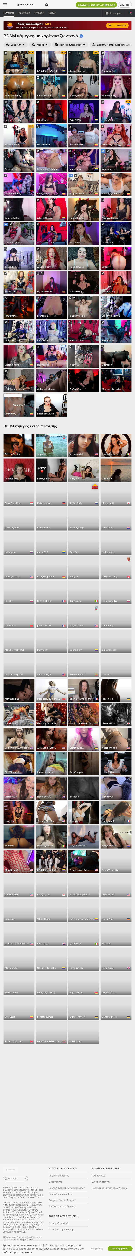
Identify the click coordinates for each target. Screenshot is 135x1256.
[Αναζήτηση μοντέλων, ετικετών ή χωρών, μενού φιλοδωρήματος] (130, 13)
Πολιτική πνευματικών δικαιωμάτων (67, 1188)
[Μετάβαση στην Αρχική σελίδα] (26, 4)
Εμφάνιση (16, 45)
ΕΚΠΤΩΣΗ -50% (117, 25)
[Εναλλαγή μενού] (5, 4)
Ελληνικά (12, 1178)
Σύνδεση (125, 4)
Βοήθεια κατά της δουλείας (63, 1206)
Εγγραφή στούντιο (101, 1182)
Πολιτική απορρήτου (59, 1176)
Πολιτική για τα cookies (60, 1194)
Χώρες (40, 45)
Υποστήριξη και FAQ (59, 1223)
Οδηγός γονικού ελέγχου (62, 1200)
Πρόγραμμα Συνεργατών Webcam (109, 1188)
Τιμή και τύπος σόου (71, 45)
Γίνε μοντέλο (98, 1176)
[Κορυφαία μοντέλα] (46, 4)
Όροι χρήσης (55, 1182)
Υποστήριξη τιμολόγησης (61, 1229)
